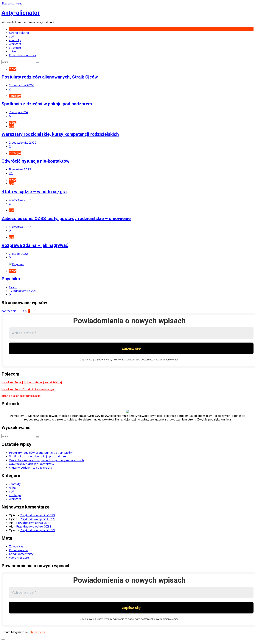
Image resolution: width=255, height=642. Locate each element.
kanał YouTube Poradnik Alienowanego (27, 389)
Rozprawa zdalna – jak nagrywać (34, 245)
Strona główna (19, 32)
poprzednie (8, 311)
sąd (11, 36)
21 (11, 173)
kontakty (15, 40)
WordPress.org (19, 557)
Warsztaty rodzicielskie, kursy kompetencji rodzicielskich (60, 134)
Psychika (10, 278)
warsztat (15, 44)
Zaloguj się (16, 546)
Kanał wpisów (18, 550)
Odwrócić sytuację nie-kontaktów (35, 161)
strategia (15, 47)
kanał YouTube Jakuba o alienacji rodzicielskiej (31, 382)
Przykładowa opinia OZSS (37, 515)
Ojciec (13, 287)
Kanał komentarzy (21, 554)
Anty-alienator (20, 12)
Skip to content (11, 3)
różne (12, 51)
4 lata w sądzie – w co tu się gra (34, 191)
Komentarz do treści (22, 55)
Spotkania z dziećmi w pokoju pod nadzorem (46, 103)
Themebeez (37, 632)
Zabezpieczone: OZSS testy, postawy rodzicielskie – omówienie (66, 218)
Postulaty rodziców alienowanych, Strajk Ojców (49, 77)
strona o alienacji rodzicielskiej (21, 396)
